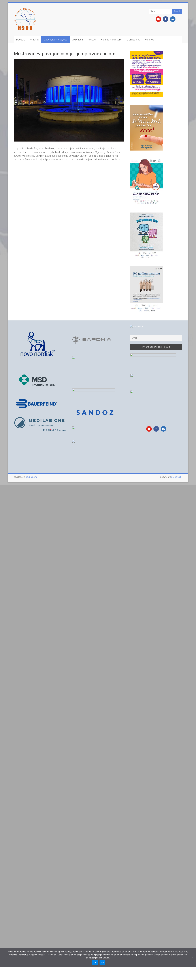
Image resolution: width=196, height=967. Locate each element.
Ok (95, 962)
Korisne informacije (111, 39)
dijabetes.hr (176, 477)
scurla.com (31, 477)
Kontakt (92, 39)
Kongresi (149, 39)
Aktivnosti (77, 39)
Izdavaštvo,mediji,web (55, 39)
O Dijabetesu (133, 39)
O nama (34, 39)
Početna (20, 39)
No (102, 962)
